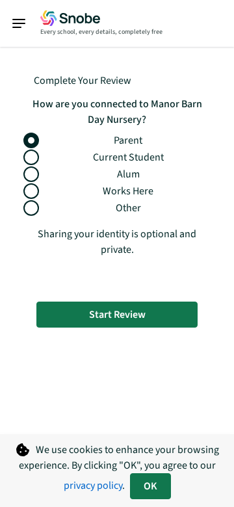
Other (128, 208)
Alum (128, 174)
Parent (128, 140)
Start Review (117, 314)
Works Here (128, 191)
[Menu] (25, 23)
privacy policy (93, 485)
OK (150, 486)
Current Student (128, 157)
